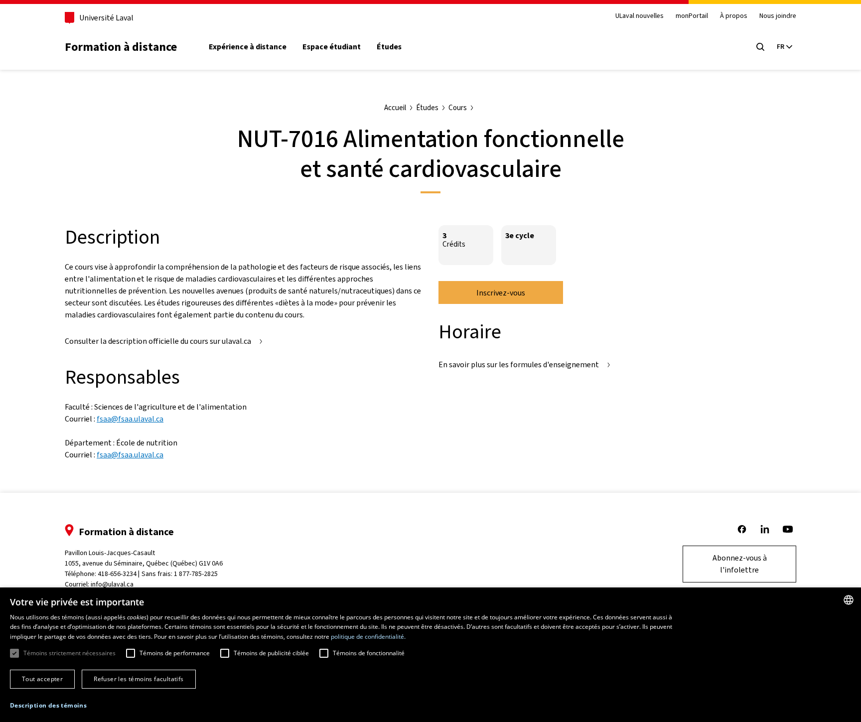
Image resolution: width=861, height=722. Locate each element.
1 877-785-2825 (196, 573)
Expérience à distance (248, 47)
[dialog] (430, 654)
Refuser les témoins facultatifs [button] (138, 679)
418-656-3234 (117, 573)
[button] (48, 705)
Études (389, 47)
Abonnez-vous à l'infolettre (740, 564)
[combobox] (849, 600)
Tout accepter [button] (42, 679)
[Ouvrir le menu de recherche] (760, 47)
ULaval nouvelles (639, 16)
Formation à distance (121, 47)
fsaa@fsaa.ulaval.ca (130, 419)
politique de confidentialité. (368, 636)
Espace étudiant (331, 47)
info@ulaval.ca (112, 584)
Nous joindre (777, 16)
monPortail (692, 16)
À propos (733, 16)
